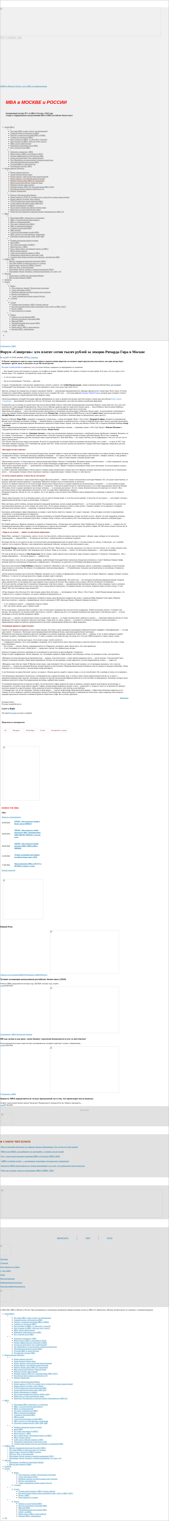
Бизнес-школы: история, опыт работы (28, 1386)
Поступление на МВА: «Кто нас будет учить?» (32, 1328)
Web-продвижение (7, 1279)
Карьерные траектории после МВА (27, 1332)
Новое (16, 1473)
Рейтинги (43, 975)
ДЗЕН (87, 1238)
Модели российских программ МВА (32, 1506)
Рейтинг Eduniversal (21, 1378)
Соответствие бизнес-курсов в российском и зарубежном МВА (38, 1444)
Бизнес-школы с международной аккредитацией (33, 1363)
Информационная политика (11, 1283)
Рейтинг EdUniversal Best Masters (27, 1382)
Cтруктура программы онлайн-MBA (28, 1419)
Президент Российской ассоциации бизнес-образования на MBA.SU (41, 1398)
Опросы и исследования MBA (12, 975)
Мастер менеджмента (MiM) (20, 1464)
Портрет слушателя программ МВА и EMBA (31, 1322)
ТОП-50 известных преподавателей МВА (30, 1388)
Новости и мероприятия (11, 817)
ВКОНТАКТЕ (62, 1238)
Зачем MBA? (10, 1314)
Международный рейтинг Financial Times (30, 1369)
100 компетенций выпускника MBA (28, 1349)
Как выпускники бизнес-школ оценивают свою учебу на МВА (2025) (45, 1493)
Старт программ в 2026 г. (28, 1477)
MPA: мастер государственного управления (31, 1421)
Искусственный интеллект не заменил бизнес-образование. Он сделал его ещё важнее (39, 1147)
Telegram (16, 730)
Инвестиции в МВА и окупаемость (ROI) (30, 1341)
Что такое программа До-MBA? (26, 1431)
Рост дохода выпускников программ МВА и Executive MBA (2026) (30, 1156)
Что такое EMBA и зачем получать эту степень (27, 1450)
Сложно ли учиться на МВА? (25, 1324)
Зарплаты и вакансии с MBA (25, 1339)
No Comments (32, 357)
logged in (14, 713)
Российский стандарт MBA (24, 1353)
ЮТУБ (109, 1238)
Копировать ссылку (59, 730)
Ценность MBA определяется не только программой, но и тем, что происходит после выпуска (43, 1166)
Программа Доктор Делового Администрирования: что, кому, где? (35, 1458)
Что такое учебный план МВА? (26, 1411)
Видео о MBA (23, 1495)
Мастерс (8, 1460)
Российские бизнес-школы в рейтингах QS (30, 1376)
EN (6, 1518)
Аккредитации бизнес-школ (25, 1361)
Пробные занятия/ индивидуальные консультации (38, 1479)
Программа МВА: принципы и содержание (31, 1405)
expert (5, 357)
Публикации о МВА (8, 346)
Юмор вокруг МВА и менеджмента (32, 1514)
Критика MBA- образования (29, 1516)
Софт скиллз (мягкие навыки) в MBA (28, 1440)
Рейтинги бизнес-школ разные (26, 1372)
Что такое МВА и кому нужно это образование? (32, 1318)
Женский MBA (24, 1508)
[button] (8, 870)
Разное (7, 1469)
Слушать (17, 1485)
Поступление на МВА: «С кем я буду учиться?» (32, 1326)
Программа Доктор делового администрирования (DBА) (31, 1456)
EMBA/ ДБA (10, 1446)
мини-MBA (18, 1429)
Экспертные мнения (24, 1034)
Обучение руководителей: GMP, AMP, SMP (31, 1423)
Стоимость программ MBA (24, 1415)
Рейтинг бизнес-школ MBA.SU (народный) (31, 1367)
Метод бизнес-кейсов (22, 1438)
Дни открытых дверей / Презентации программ (37, 1475)
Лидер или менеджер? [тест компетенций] (30, 1345)
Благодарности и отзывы (10, 1267)
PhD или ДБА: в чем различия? (21, 1454)
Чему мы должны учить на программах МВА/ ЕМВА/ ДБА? (27, 1170)
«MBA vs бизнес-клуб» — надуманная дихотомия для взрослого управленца (35, 1161)
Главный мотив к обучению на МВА (28, 1320)
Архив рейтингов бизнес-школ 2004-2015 (30, 1390)
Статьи (16, 1489)
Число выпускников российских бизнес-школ (32, 1394)
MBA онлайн (19, 1417)
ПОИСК (8, 1466)
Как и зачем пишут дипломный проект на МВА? (33, 1436)
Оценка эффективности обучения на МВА (30, 1343)
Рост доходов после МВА (24, 1334)
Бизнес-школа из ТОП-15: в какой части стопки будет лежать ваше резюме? (43, 1384)
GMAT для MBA (25, 1512)
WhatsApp (30, 730)
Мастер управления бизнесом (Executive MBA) (27, 1448)
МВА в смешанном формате (25, 1413)
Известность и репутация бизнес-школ (29, 1396)
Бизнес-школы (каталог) (23, 1359)
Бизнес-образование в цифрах (25, 1392)
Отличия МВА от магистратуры (26, 1351)
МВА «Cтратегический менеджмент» (28, 1407)
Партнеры (4, 1259)
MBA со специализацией (23, 1409)
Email (42, 730)
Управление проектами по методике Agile (30, 1442)
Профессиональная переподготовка (28, 1427)
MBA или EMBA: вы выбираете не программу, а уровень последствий (32, 1151)
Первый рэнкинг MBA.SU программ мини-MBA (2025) (36, 1374)
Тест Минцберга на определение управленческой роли (35, 1347)
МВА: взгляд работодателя (24, 1330)
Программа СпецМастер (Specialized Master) (26, 1462)
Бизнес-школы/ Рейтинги (14, 1355)
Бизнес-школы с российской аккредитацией (31, 1365)
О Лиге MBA (5, 1271)
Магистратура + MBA (22, 1433)
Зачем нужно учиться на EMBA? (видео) (25, 1452)
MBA (7, 1400)
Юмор (2, 1275)
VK (5, 730)
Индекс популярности (27, 1481)
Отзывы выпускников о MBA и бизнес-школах (36, 1491)
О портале (4, 1263)
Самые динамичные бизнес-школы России (35, 1483)
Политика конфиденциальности (12, 1286)
